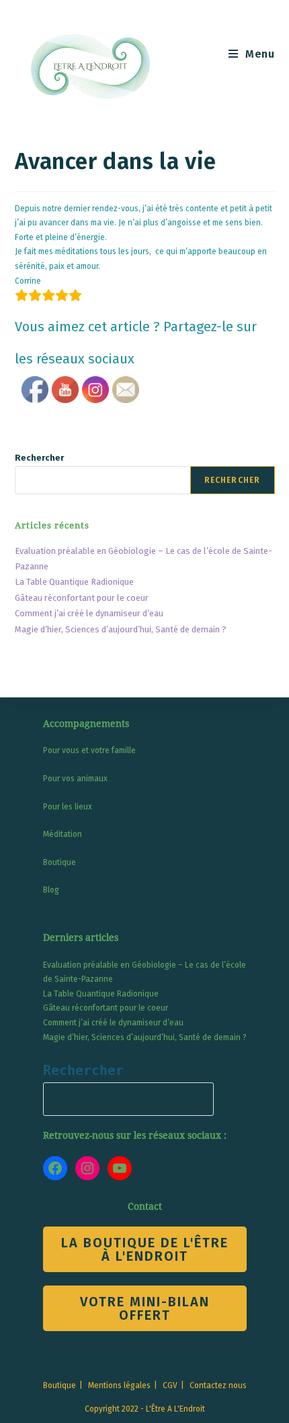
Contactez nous (218, 1385)
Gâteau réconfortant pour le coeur (82, 598)
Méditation (62, 834)
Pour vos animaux (75, 778)
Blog (51, 890)
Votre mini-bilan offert (145, 1308)
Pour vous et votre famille (89, 750)
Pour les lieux (67, 806)
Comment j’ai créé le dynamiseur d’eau (89, 613)
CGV (170, 1385)
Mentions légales (119, 1385)
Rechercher (39, 458)
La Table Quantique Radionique (74, 582)
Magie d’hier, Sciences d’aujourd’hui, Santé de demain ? (120, 629)
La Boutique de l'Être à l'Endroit (145, 1249)
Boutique (59, 862)
